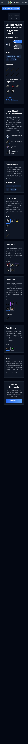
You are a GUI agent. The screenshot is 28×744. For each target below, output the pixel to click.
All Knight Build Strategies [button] (11, 9)
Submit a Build (14, 400)
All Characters (23, 2)
